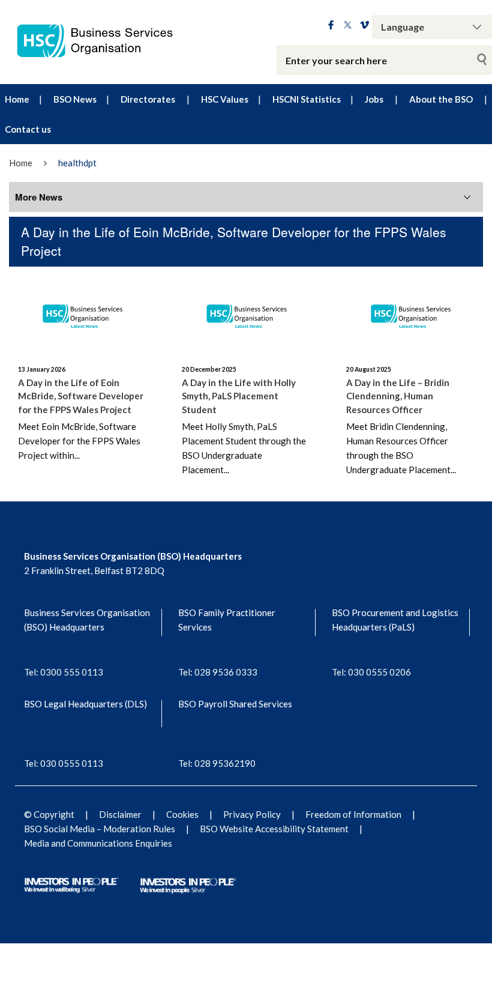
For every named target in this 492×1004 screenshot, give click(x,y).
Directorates (148, 99)
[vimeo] (364, 25)
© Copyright (49, 814)
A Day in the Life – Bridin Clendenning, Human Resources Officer (397, 396)
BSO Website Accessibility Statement (274, 828)
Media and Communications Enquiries (98, 843)
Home (17, 99)
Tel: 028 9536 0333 (217, 672)
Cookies (182, 814)
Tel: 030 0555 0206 (371, 672)
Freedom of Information (353, 814)
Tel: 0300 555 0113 (63, 672)
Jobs (374, 99)
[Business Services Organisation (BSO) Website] (102, 41)
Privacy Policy (252, 814)
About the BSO (441, 99)
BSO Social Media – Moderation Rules (99, 828)
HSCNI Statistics (306, 99)
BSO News (75, 99)
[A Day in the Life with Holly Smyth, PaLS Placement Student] (246, 314)
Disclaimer (120, 814)
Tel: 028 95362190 (217, 763)
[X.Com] (347, 25)
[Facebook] (330, 25)
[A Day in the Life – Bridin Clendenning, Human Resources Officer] (410, 314)
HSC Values (224, 99)
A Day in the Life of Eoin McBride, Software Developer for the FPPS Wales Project (80, 396)
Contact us (28, 129)
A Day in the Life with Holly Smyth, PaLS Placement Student (239, 396)
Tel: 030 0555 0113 (63, 763)
